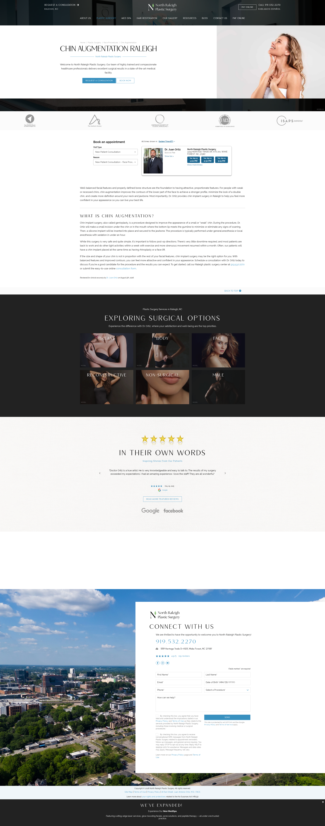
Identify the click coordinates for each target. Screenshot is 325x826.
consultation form (126, 268)
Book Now (125, 80)
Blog (205, 18)
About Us (85, 18)
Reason (96, 157)
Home (82, 43)
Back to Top (231, 291)
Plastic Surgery (106, 18)
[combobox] (115, 152)
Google (165, 490)
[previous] (100, 473)
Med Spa (126, 18)
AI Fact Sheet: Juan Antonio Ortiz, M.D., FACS (181, 792)
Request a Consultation (59, 5)
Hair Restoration (147, 18)
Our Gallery (170, 18)
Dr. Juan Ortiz (112, 278)
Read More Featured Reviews (162, 499)
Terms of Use (178, 721)
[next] (225, 473)
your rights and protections (154, 797)
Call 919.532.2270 (269, 5)
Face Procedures (111, 43)
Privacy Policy (162, 721)
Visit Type (97, 147)
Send (227, 717)
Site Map (128, 792)
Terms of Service (226, 725)
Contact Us (220, 18)
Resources (189, 18)
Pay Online (247, 7)
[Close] (323, 802)
